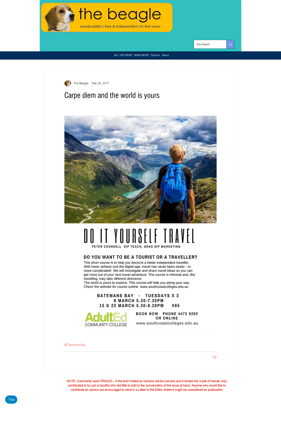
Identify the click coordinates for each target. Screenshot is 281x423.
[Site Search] (230, 44)
